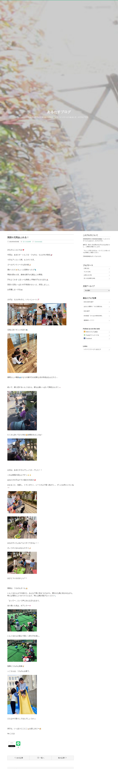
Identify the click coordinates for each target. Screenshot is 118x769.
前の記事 (61, 758)
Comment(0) (38, 241)
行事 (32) (86, 268)
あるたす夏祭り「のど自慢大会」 (93, 306)
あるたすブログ (59, 112)
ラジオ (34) (87, 271)
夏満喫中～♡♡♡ (89, 320)
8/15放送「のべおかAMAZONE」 (93, 315)
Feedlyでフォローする (92, 335)
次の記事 (19, 758)
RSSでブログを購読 (92, 332)
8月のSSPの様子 (88, 302)
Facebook (89, 338)
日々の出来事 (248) (89, 278)
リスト (11, 742)
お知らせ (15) (88, 275)
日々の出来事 (27, 241)
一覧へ (41, 758)
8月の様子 (87, 311)
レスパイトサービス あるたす (92, 349)
